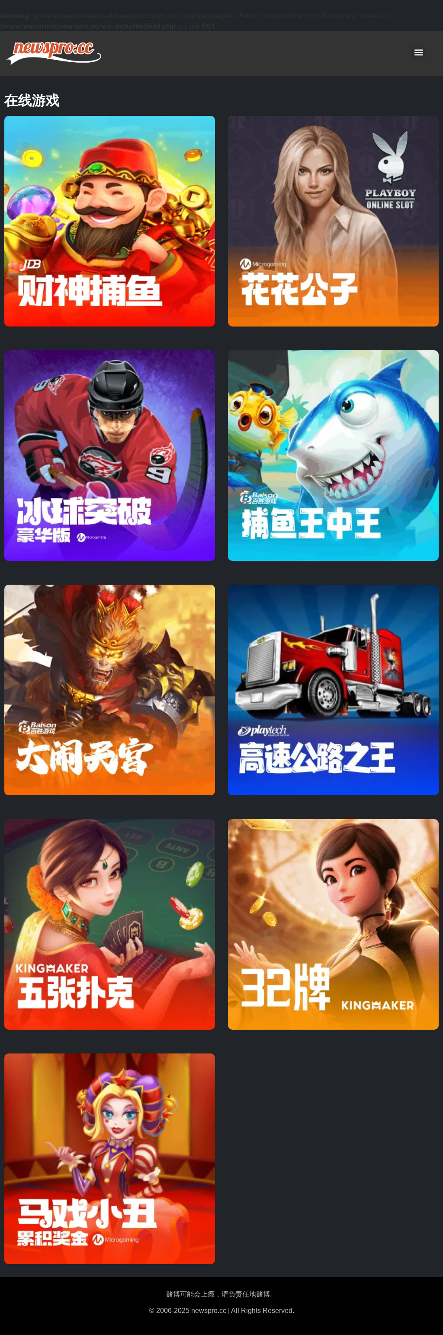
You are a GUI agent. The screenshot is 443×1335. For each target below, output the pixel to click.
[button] (418, 52)
